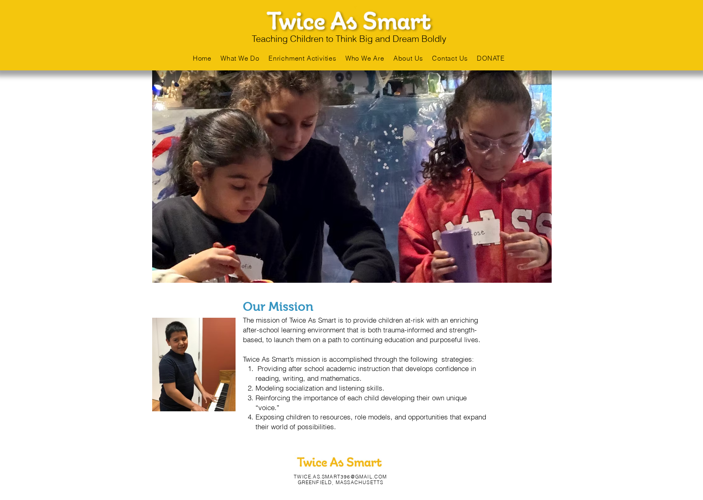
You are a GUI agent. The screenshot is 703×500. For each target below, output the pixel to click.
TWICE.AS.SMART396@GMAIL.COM (340, 477)
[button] (408, 58)
